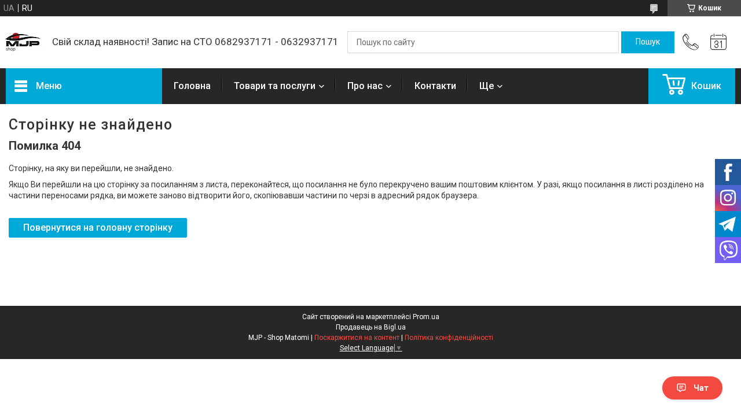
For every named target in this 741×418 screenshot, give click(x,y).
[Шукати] (647, 42)
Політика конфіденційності (449, 338)
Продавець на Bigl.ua (371, 327)
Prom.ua (426, 317)
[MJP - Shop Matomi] (23, 42)
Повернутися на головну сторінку (98, 227)
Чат (701, 388)
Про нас (365, 85)
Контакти (435, 85)
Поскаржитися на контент (356, 338)
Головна (192, 85)
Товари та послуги (275, 85)
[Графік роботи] (718, 42)
